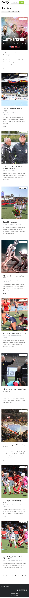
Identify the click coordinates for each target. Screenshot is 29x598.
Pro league (8, 335)
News (7, 57)
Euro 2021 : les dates (10, 222)
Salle (19, 112)
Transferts (12, 393)
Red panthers (14, 112)
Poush (17, 593)
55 (12, 575)
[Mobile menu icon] (27, 2)
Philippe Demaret (5, 586)
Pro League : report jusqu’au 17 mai (14, 333)
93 (14, 577)
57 (18, 575)
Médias (4, 57)
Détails (4, 68)
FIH (3, 112)
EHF (4, 224)
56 (15, 575)
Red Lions (11, 57)
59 (25, 575)
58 (22, 575)
